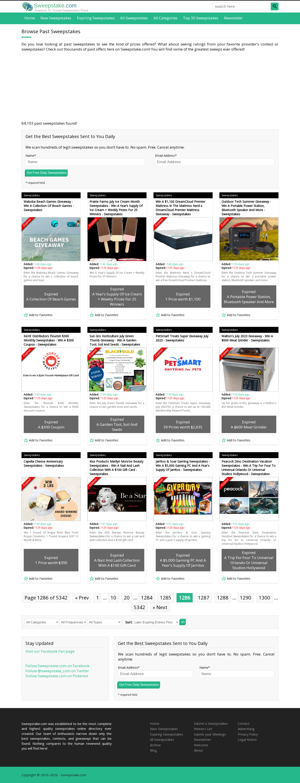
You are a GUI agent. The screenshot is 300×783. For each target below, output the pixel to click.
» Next (160, 607)
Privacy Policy (248, 734)
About (198, 750)
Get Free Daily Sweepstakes (46, 172)
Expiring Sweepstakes (96, 17)
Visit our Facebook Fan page (49, 651)
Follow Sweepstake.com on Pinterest (56, 675)
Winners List (203, 729)
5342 (139, 607)
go (182, 621)
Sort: (128, 622)
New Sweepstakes (55, 17)
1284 (146, 597)
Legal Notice (247, 739)
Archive (155, 745)
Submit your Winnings (210, 734)
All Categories (165, 17)
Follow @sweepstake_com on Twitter (57, 670)
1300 (264, 597)
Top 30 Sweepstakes (200, 17)
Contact (243, 723)
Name (29, 155)
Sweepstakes (32, 195)
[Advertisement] (150, 86)
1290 (245, 597)
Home (29, 17)
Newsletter (233, 17)
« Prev (82, 597)
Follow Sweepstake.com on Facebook (57, 665)
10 (113, 597)
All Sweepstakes (134, 17)
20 (127, 597)
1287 (203, 597)
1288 (222, 597)
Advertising (246, 729)
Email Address (165, 155)
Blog (153, 750)
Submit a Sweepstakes (211, 723)
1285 (165, 597)
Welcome (201, 745)
